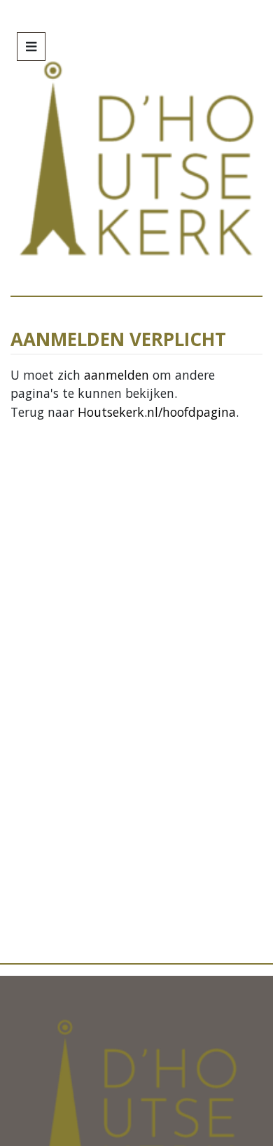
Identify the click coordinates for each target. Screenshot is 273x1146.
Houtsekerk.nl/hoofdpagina (157, 411)
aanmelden (116, 374)
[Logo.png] (136, 1100)
